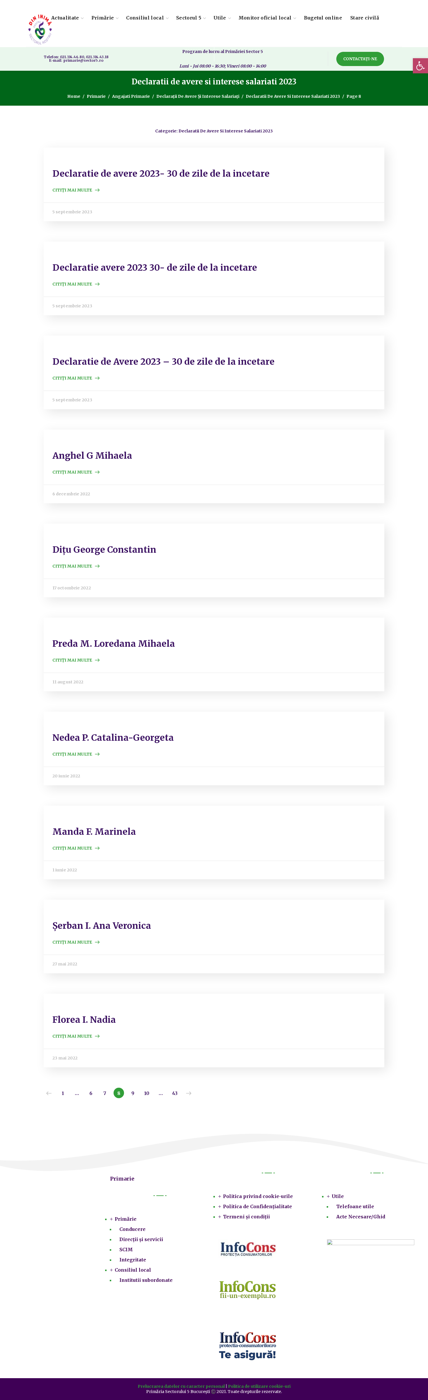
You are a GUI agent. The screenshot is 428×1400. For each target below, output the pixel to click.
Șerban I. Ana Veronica (101, 925)
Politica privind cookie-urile (258, 1196)
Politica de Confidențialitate (257, 1206)
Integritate (132, 1260)
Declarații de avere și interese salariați (197, 96)
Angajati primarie (131, 96)
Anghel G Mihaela (92, 455)
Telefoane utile (355, 1206)
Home (73, 96)
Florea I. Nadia (84, 1019)
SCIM (126, 1249)
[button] (360, 59)
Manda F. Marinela (94, 831)
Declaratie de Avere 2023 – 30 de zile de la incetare (163, 361)
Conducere (132, 1229)
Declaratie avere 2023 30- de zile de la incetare (154, 267)
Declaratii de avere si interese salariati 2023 (293, 96)
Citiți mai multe (72, 190)
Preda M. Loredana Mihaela (113, 643)
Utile (338, 1196)
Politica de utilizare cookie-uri (259, 1386)
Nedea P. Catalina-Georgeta (113, 737)
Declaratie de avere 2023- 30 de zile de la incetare (161, 173)
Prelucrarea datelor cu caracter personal (181, 1386)
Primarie (96, 96)
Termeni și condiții (246, 1217)
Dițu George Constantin (104, 549)
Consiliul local (133, 1270)
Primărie (126, 1219)
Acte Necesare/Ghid (360, 1217)
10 (146, 1093)
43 (175, 1093)
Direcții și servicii (141, 1239)
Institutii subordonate (146, 1280)
